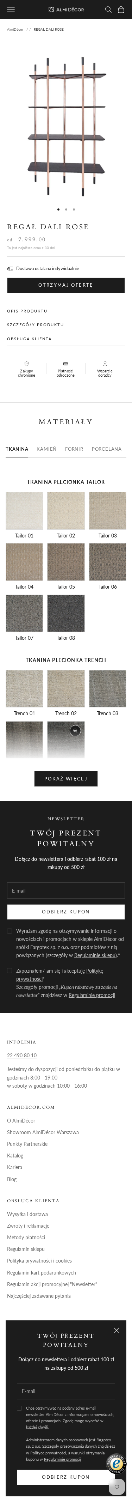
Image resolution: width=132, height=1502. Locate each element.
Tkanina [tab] (17, 449)
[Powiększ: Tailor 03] (107, 510)
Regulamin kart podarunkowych (41, 1273)
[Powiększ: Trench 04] (24, 740)
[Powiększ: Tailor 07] (24, 613)
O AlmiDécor (21, 1121)
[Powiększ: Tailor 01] (24, 510)
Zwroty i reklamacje (28, 1226)
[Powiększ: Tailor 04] (24, 561)
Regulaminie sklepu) (95, 955)
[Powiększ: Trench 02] (65, 688)
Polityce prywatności (48, 1453)
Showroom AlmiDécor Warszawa (43, 1132)
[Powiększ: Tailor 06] (107, 561)
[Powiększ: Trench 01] (24, 688)
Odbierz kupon (66, 1477)
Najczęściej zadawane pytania (39, 1296)
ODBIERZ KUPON (66, 911)
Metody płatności (26, 1237)
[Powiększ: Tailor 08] (65, 613)
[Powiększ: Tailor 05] (65, 561)
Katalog (15, 1156)
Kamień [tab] (47, 449)
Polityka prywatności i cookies (39, 1261)
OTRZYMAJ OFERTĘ (65, 285)
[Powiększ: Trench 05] (65, 740)
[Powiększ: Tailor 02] (65, 510)
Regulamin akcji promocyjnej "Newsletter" (52, 1284)
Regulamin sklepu (26, 1249)
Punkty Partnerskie (27, 1144)
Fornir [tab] (74, 449)
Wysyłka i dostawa (27, 1214)
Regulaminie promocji (62, 1459)
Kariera (14, 1167)
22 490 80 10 (22, 1055)
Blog (12, 1179)
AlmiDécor (15, 29)
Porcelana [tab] (107, 449)
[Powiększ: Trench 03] (107, 688)
